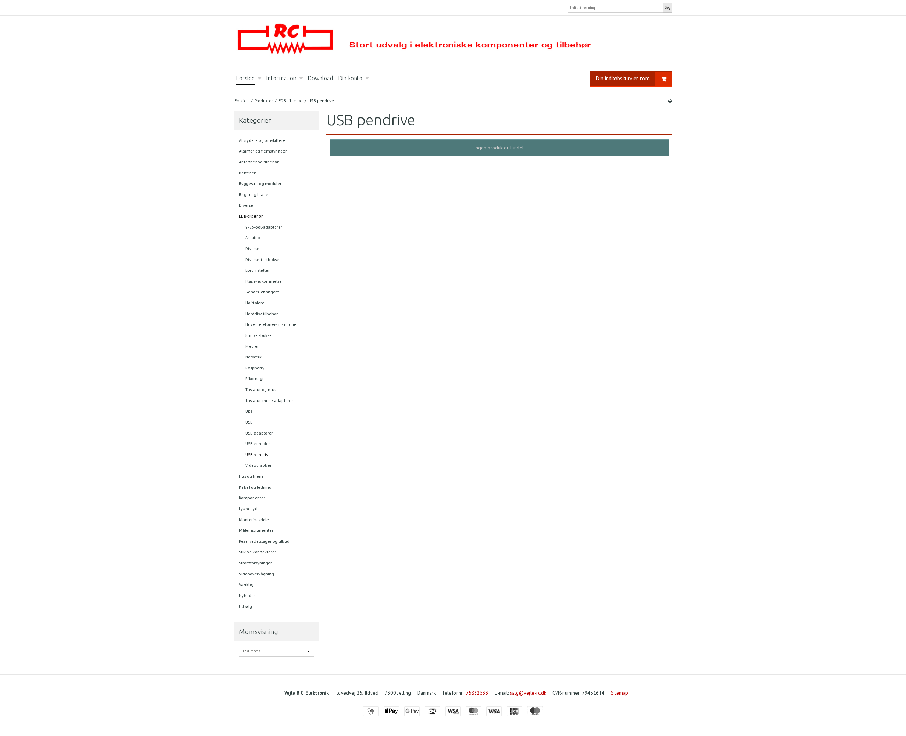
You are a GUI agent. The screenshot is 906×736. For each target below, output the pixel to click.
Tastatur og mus (260, 389)
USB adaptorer (259, 433)
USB (249, 422)
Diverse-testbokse (262, 259)
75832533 (477, 693)
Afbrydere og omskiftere (262, 140)
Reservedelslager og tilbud (264, 541)
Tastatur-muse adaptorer (269, 400)
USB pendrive (258, 454)
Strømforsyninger (255, 562)
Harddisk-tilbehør (261, 313)
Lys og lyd (248, 508)
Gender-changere (262, 291)
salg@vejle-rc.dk (528, 693)
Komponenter (252, 497)
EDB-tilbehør (251, 216)
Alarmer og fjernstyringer (263, 151)
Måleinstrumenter (256, 530)
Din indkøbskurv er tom (623, 78)
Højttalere (254, 302)
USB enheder (257, 443)
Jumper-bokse (258, 335)
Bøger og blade (253, 194)
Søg (667, 7)
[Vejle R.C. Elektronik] (453, 40)
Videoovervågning (256, 573)
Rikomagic (255, 378)
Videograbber (258, 465)
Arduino (252, 237)
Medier (252, 346)
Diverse (246, 205)
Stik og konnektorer (257, 551)
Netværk (253, 357)
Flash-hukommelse (263, 281)
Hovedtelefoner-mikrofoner (271, 324)
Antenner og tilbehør (259, 162)
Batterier (247, 173)
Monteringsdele (254, 519)
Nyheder (247, 595)
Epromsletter (257, 270)
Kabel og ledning (255, 487)
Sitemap (619, 693)
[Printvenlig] (669, 100)
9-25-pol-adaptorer (263, 227)
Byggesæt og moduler (260, 183)
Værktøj (246, 584)
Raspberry (254, 367)
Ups (248, 411)
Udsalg (245, 606)
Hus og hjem (251, 476)
